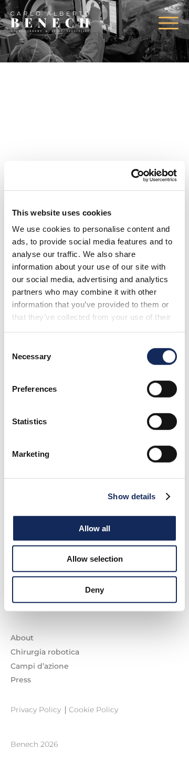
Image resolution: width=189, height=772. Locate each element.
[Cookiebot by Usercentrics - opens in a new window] (133, 176)
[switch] (162, 388)
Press (20, 679)
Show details (131, 496)
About (22, 637)
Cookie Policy (93, 709)
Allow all (94, 527)
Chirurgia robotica (44, 652)
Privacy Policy (35, 709)
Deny (94, 589)
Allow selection (95, 558)
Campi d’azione (39, 666)
